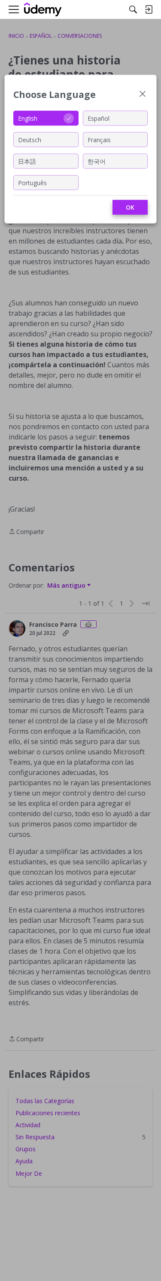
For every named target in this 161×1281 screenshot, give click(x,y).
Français (99, 139)
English (27, 118)
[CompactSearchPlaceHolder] (133, 9)
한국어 (97, 161)
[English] (43, 10)
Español (98, 118)
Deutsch (29, 139)
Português (32, 182)
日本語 (27, 161)
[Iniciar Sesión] (148, 9)
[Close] (142, 95)
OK (130, 207)
